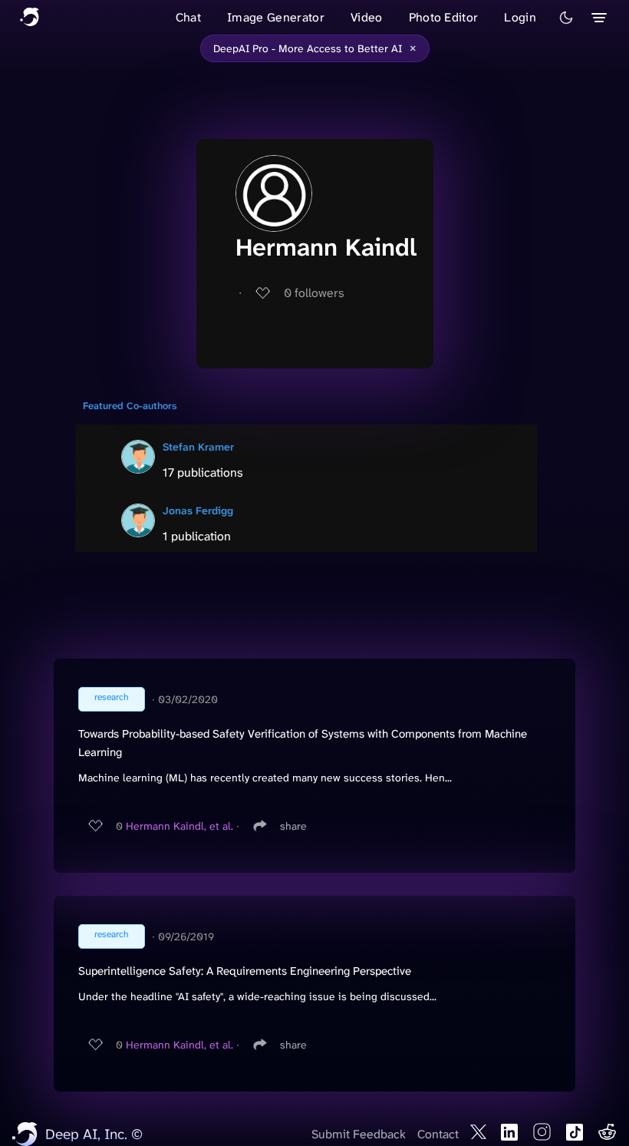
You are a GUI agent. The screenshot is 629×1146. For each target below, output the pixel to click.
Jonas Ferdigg (198, 510)
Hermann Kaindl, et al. (179, 826)
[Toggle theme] (566, 17)
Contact (438, 1134)
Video (367, 17)
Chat (188, 17)
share (293, 826)
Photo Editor (444, 17)
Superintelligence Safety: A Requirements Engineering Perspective (244, 971)
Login (520, 17)
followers (314, 293)
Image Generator (275, 17)
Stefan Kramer (198, 447)
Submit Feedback (358, 1134)
